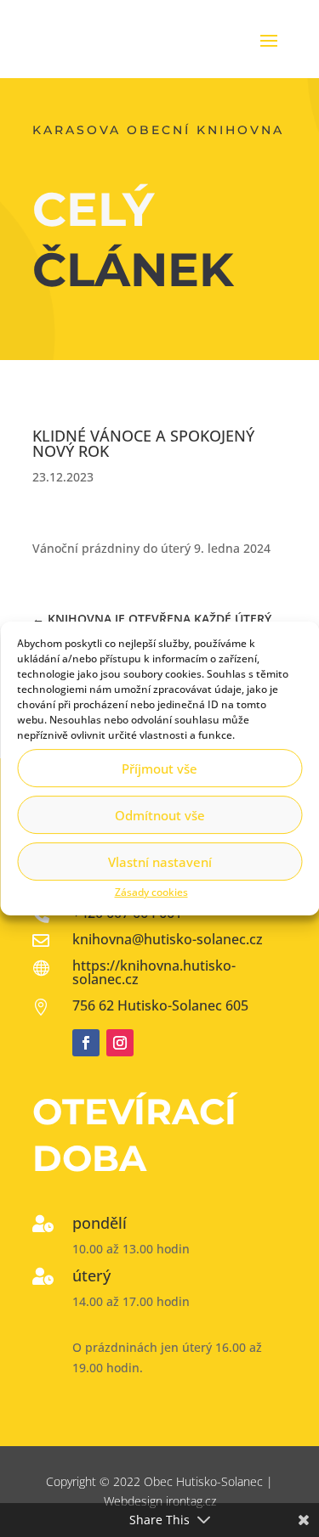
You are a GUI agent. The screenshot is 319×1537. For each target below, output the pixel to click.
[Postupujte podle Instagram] (120, 1042)
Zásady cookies (151, 892)
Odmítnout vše (160, 815)
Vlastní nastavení (160, 861)
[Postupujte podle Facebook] (86, 1042)
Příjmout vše (159, 768)
